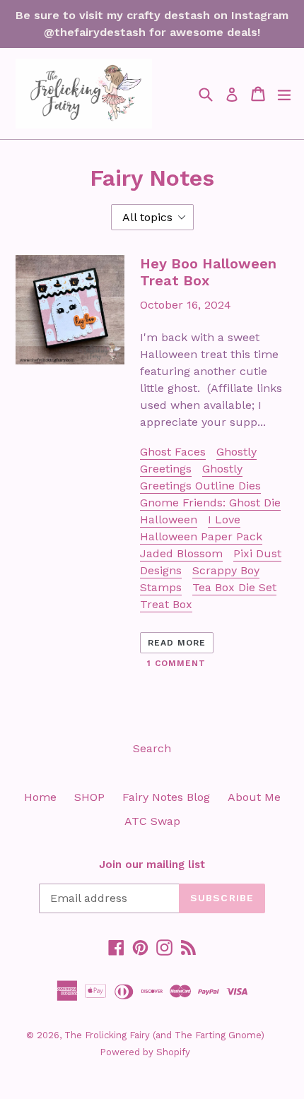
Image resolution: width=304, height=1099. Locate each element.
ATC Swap (152, 821)
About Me (254, 797)
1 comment (176, 663)
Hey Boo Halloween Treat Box (208, 272)
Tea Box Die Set (234, 587)
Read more (177, 643)
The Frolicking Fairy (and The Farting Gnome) (164, 1035)
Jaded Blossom (181, 553)
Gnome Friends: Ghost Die (210, 502)
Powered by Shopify (145, 1052)
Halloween (168, 519)
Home (40, 797)
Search (152, 748)
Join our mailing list (152, 864)
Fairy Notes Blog (166, 797)
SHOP (89, 797)
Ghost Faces (173, 451)
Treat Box (166, 604)
